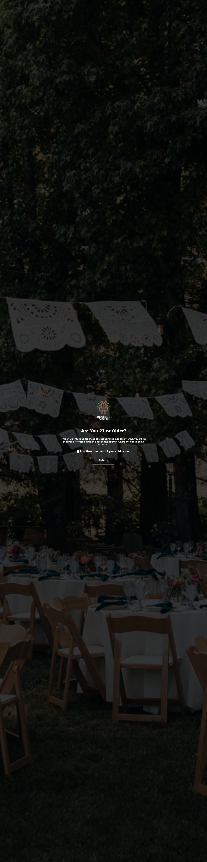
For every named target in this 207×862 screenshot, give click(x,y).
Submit (103, 460)
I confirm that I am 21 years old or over (105, 451)
